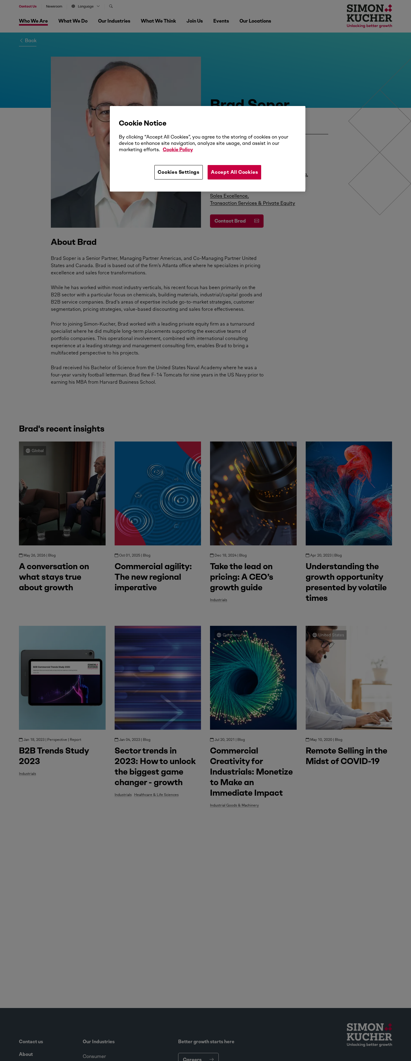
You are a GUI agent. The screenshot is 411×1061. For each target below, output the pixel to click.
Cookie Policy (178, 149)
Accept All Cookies (234, 172)
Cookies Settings (178, 172)
